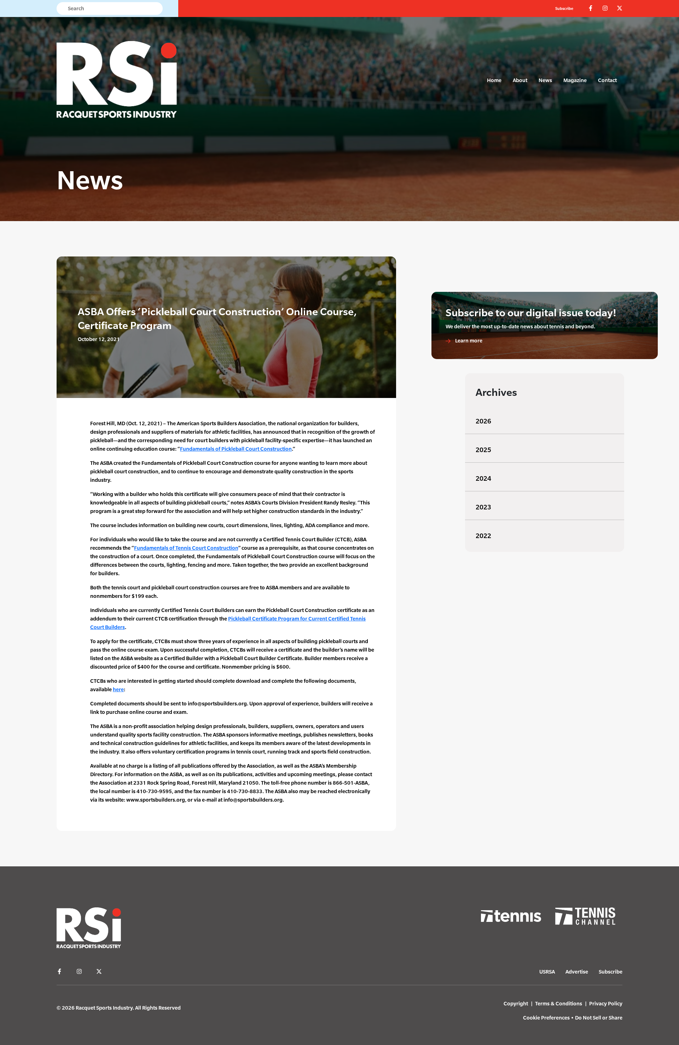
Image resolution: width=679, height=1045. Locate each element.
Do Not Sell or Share (598, 1018)
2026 (483, 421)
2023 (483, 507)
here (118, 689)
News (545, 80)
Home (494, 80)
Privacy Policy (605, 1003)
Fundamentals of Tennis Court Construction (186, 548)
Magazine (575, 80)
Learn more (468, 340)
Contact (607, 80)
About (520, 80)
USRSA (547, 972)
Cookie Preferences (546, 1018)
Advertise (576, 972)
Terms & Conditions (558, 1003)
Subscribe (564, 8)
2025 (483, 450)
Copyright (516, 1003)
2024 (483, 478)
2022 (483, 535)
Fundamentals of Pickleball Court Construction (236, 449)
